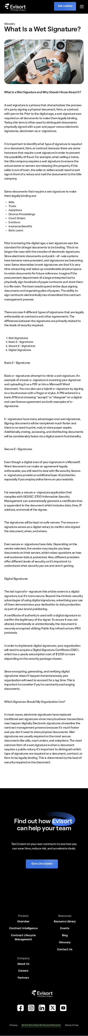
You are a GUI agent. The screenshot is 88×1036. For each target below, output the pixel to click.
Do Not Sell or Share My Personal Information (41, 1025)
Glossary (64, 942)
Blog (65, 935)
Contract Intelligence (23, 928)
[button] (80, 7)
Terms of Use (71, 1025)
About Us (23, 964)
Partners (23, 978)
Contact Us (64, 949)
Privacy (14, 1025)
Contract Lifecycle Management (23, 937)
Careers (23, 971)
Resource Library (65, 921)
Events (64, 928)
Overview (23, 921)
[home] (15, 7)
